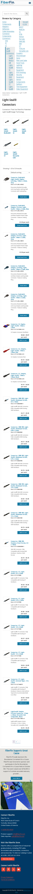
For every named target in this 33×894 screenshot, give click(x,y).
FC (6, 43)
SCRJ (20, 34)
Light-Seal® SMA (11, 74)
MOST (21, 27)
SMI (20, 44)
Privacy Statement (7, 877)
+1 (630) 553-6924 (7, 830)
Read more (23, 197)
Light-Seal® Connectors (10, 51)
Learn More (16, 778)
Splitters (19, 84)
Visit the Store (7, 859)
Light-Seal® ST (11, 81)
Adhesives (5, 29)
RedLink (22, 30)
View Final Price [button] (22, 225)
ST (20, 46)
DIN (6, 41)
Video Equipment (22, 89)
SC (20, 32)
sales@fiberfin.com (17, 836)
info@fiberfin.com (19, 834)
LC (6, 46)
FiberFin (11, 3)
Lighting (19, 65)
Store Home (6, 93)
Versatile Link (23, 51)
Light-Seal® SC (11, 67)
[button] (29, 3)
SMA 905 (22, 41)
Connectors (6, 38)
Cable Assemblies (8, 31)
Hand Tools (20, 63)
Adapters (5, 27)
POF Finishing (21, 72)
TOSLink (22, 49)
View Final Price (22, 257)
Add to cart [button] (23, 340)
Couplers (19, 53)
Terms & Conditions (8, 880)
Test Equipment (21, 87)
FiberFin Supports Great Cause (16, 752)
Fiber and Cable (21, 60)
